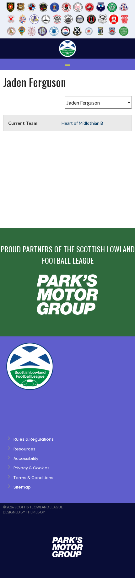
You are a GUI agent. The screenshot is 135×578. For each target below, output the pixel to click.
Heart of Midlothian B (82, 123)
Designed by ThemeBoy (24, 512)
